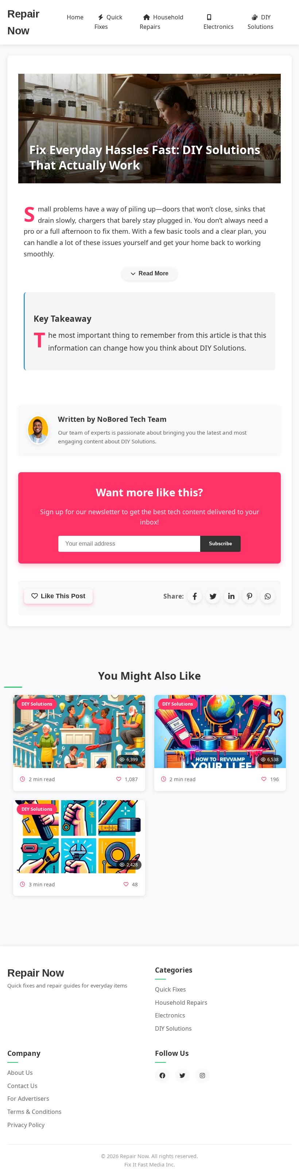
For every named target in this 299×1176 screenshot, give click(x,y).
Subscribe (220, 543)
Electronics (218, 27)
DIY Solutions (260, 22)
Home (75, 17)
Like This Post (63, 596)
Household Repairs (161, 22)
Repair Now (35, 973)
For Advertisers (28, 1099)
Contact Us (22, 1086)
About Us (20, 1073)
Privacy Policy (25, 1125)
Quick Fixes (108, 22)
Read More (153, 273)
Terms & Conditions (34, 1112)
